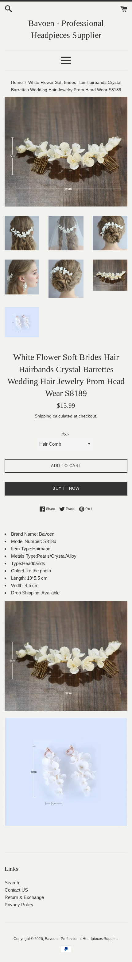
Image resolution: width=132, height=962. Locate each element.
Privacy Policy (19, 904)
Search (12, 882)
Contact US (16, 890)
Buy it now (66, 488)
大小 (65, 434)
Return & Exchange (24, 897)
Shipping (43, 416)
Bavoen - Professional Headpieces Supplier (66, 29)
